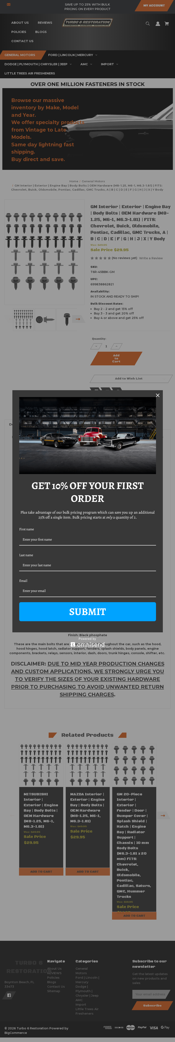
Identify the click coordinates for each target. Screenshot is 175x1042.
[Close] (158, 395)
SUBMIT (87, 612)
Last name (26, 555)
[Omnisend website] (87, 642)
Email (23, 580)
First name (26, 529)
